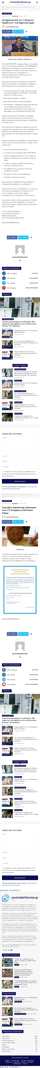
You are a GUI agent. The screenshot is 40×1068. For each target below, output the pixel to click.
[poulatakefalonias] (3, 26)
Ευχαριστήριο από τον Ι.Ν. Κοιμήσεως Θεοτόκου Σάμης (25, 331)
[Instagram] (6, 950)
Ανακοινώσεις (9, 7)
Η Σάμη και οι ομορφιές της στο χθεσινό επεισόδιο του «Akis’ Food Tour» (24, 960)
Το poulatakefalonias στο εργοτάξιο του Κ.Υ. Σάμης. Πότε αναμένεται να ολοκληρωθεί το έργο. (25, 982)
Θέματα (16, 964)
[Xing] (20, 260)
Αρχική (3, 7)
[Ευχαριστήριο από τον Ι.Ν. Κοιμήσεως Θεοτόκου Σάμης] (7, 334)
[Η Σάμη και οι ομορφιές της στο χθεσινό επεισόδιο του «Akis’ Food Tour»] (7, 962)
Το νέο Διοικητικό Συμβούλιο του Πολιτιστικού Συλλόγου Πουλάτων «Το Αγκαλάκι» (26, 342)
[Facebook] (3, 950)
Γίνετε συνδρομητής (31, 288)
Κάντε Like (35, 273)
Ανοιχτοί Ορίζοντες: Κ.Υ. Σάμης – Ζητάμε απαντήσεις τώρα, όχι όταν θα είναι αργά (25, 353)
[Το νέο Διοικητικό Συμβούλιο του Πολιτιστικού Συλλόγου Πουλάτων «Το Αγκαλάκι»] (7, 344)
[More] (26, 32)
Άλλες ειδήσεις (6, 358)
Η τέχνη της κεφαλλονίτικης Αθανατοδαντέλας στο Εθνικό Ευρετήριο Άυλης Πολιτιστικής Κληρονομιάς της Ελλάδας (23, 972)
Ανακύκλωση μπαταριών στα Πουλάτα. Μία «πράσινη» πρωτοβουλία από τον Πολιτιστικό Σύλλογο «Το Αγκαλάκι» (19, 324)
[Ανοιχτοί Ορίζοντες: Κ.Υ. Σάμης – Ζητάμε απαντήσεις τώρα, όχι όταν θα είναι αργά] (7, 355)
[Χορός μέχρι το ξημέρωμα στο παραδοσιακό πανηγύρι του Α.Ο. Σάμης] (7, 417)
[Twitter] (8, 950)
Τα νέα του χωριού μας (8, 319)
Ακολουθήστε (34, 278)
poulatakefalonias (12, 27)
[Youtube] (11, 950)
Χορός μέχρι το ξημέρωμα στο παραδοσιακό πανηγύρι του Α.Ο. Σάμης (26, 417)
